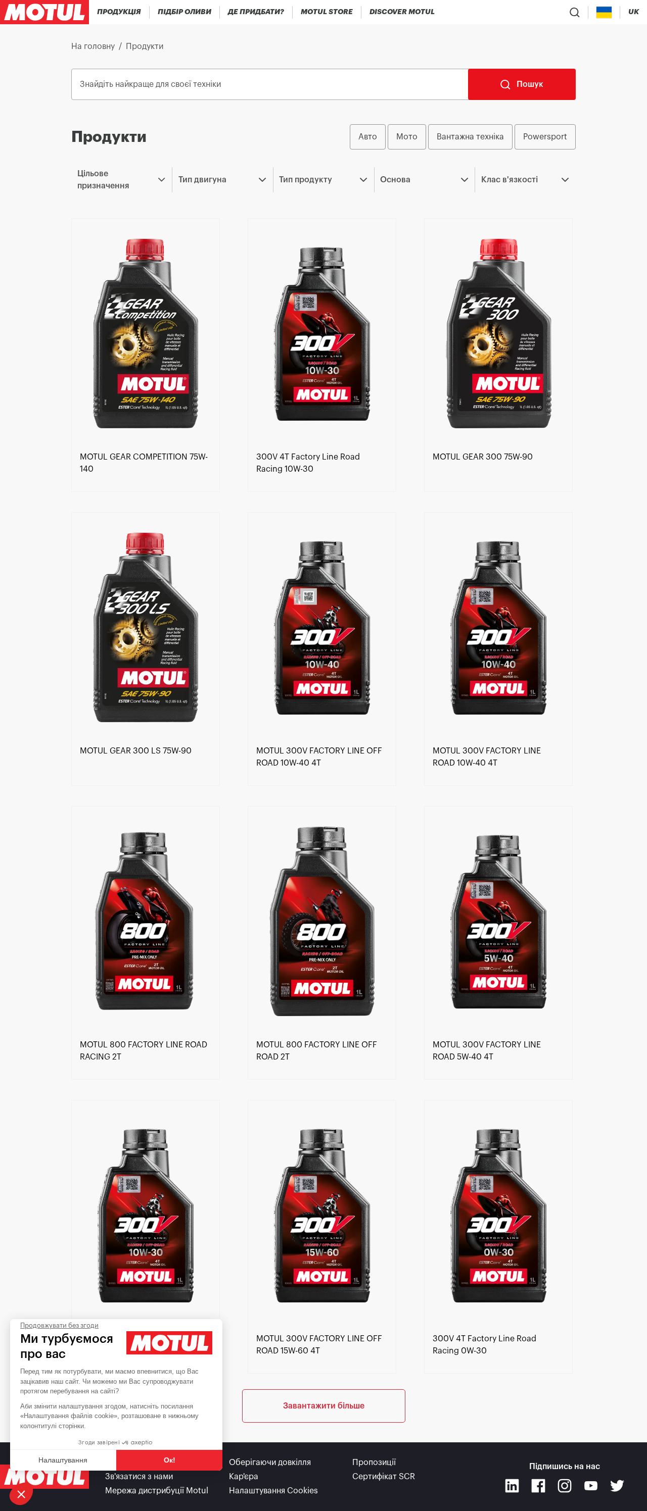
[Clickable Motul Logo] (44, 12)
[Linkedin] (512, 1486)
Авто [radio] (367, 137)
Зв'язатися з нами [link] (139, 1477)
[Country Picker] (604, 12)
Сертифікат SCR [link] (383, 1477)
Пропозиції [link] (374, 1462)
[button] (21, 1494)
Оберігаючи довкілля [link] (270, 1462)
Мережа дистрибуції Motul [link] (156, 1491)
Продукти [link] (144, 46)
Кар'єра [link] (243, 1477)
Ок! (169, 1460)
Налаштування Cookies (273, 1491)
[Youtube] (591, 1486)
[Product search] (575, 12)
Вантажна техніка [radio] (470, 137)
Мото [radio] (407, 137)
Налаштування (62, 1460)
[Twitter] (617, 1486)
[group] (463, 136)
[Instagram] (565, 1486)
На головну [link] (93, 46)
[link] (327, 12)
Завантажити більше (323, 1406)
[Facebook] (538, 1486)
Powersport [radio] (545, 137)
